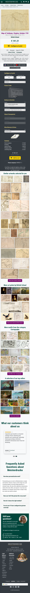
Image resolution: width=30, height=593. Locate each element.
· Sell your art (11, 558)
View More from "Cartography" (15, 373)
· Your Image (11, 557)
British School (20, 5)
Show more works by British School (15, 322)
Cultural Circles (13, 5)
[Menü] (1, 1)
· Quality (10, 560)
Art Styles (7, 5)
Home (2, 5)
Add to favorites (22, 65)
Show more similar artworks (15, 280)
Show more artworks (15, 416)
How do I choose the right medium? (12, 501)
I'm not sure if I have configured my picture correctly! (14, 506)
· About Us (4, 577)
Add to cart (16, 158)
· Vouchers (11, 565)
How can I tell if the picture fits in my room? (14, 496)
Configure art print (16, 46)
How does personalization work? (11, 476)
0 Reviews (18, 67)
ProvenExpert (12, 450)
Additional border (7, 80)
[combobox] (15, 82)
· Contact (4, 558)
